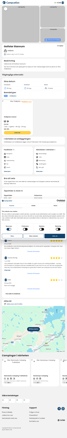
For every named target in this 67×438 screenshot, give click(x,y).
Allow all (54, 236)
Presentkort (33, 415)
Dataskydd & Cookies (37, 418)
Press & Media (7, 412)
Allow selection (33, 236)
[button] (17, 117)
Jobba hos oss (7, 415)
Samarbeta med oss (9, 418)
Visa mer (7, 270)
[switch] (25, 229)
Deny (12, 236)
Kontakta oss (34, 421)
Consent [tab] (11, 205)
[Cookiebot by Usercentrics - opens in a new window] (58, 201)
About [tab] (55, 205)
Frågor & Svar (34, 412)
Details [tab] (34, 205)
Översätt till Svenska (33, 251)
